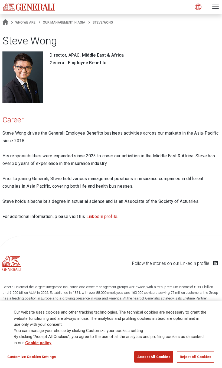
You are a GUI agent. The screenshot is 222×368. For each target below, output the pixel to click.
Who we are (25, 22)
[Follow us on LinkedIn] (215, 263)
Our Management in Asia (64, 22)
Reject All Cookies (195, 357)
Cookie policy (38, 342)
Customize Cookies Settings (31, 357)
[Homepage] (5, 22)
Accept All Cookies (153, 357)
